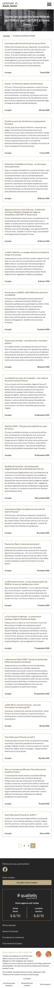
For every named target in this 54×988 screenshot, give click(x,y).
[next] (32, 845)
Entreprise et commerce (13, 937)
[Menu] (49, 4)
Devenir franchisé (10, 931)
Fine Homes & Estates (12, 943)
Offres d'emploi (9, 925)
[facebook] (5, 869)
